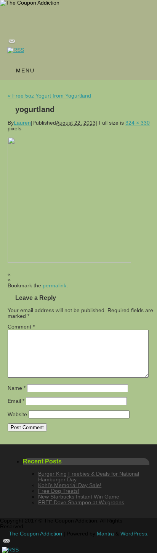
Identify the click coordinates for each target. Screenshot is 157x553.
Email (16, 401)
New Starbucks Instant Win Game (78, 497)
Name (17, 388)
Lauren (22, 123)
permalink (54, 286)
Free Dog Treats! (58, 491)
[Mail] (81, 42)
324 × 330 (137, 123)
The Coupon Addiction (35, 534)
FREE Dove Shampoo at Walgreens (81, 502)
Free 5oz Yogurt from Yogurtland (49, 96)
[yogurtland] (69, 261)
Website (17, 414)
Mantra (105, 534)
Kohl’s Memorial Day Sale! (69, 485)
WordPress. (134, 534)
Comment (21, 327)
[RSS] (81, 50)
